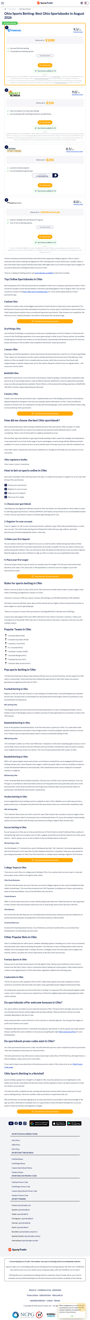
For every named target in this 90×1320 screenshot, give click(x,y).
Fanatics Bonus (17, 1172)
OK (72, 1316)
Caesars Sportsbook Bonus (22, 1168)
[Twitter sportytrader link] (20, 1123)
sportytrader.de (24, 1223)
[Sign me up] (81, 3)
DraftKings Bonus (18, 1163)
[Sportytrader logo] (45, 1250)
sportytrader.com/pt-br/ (28, 1232)
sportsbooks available (44, 273)
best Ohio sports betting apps (35, 292)
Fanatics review (78, 204)
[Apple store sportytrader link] (59, 1123)
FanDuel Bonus (17, 1159)
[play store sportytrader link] (74, 1123)
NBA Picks (16, 1145)
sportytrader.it (22, 1214)
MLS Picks (16, 1140)
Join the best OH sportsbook (46, 321)
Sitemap (57, 1300)
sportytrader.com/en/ (30, 1240)
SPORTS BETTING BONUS (22, 1153)
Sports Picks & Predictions (25, 1134)
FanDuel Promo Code (20, 1182)
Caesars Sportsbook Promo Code (24, 1191)
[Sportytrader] (5, 9)
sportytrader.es (24, 1210)
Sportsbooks (12, 9)
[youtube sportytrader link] (11, 1123)
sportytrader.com (24, 1205)
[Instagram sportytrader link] (25, 1123)
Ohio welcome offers (67, 1032)
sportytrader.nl (22, 1227)
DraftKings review (77, 94)
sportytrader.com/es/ (32, 1236)
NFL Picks (16, 1149)
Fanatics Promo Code (20, 1195)
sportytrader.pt (27, 1218)
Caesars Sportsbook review (74, 151)
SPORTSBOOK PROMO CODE (24, 1176)
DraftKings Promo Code (21, 1186)
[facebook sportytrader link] (16, 1123)
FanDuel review (78, 32)
